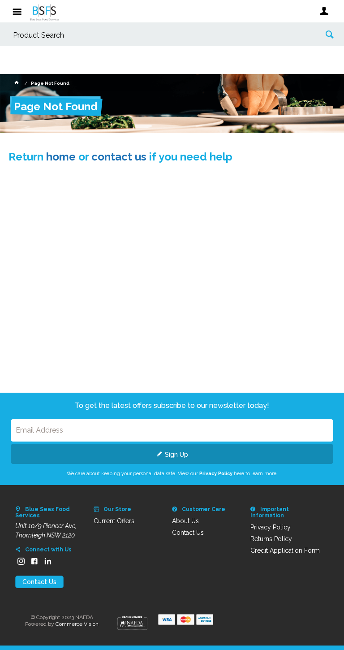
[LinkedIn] (48, 561)
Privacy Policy (215, 473)
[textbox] (158, 36)
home (61, 156)
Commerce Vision (77, 624)
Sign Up (176, 454)
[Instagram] (21, 561)
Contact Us (39, 581)
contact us (118, 156)
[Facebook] (34, 561)
